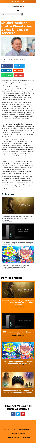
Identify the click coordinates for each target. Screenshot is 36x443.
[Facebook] (13, 414)
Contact (14, 429)
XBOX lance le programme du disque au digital (17, 243)
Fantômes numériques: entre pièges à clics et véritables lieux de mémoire (18, 391)
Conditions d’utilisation (24, 429)
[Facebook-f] (12, 1)
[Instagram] (21, 1)
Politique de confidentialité (18, 433)
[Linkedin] (18, 1)
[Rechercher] (22, 14)
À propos (6, 429)
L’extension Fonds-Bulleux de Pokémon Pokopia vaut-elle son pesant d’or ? (15, 266)
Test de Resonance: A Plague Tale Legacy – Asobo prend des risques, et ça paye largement (17, 218)
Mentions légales (26, 437)
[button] (18, 10)
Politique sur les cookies (13, 437)
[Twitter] (15, 1)
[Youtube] (23, 1)
